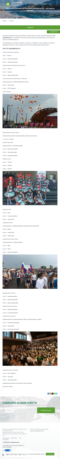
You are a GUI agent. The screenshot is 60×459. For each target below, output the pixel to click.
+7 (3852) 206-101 (6, 442)
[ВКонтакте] (48, 393)
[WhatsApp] (54, 393)
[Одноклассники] (50, 393)
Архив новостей (53, 31)
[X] (52, 393)
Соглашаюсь (50, 454)
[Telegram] (56, 393)
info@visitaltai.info (15, 442)
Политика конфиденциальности (37, 430)
